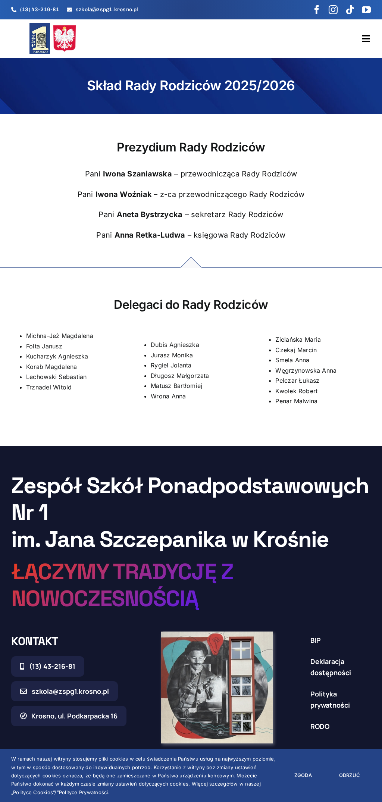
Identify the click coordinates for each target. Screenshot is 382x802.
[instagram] (333, 9)
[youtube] (366, 9)
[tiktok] (349, 9)
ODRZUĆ (349, 775)
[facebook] (316, 9)
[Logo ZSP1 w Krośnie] (39, 26)
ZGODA (303, 775)
